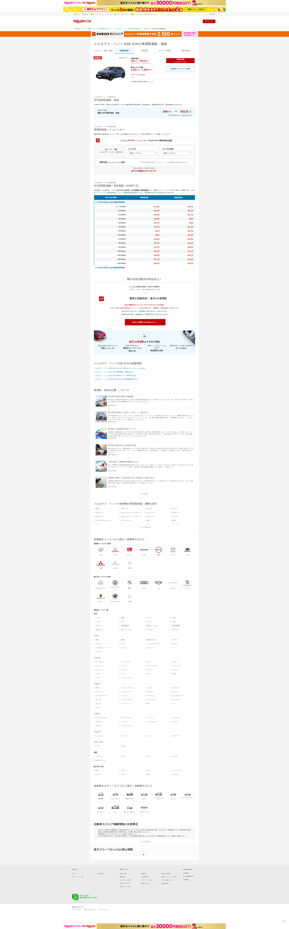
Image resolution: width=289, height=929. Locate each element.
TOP (73, 873)
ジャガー (150, 688)
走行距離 (167, 149)
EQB (173, 520)
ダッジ (149, 674)
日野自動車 (176, 626)
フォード (124, 666)
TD (148, 770)
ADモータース (101, 760)
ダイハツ (99, 626)
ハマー (98, 678)
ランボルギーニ (152, 722)
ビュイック (99, 666)
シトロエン (99, 736)
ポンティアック (152, 666)
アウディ (99, 644)
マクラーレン (151, 699)
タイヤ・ (165, 51)
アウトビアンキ (126, 718)
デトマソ (175, 722)
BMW (123, 640)
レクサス (150, 629)
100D (97, 508)
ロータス (150, 692)
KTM (148, 774)
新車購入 (143, 873)
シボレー (175, 662)
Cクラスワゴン (126, 520)
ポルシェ (175, 644)
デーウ (123, 756)
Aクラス (149, 508)
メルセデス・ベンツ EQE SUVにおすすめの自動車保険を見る (116, 379)
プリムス (175, 670)
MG (148, 703)
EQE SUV (147, 29)
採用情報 (186, 879)
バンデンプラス (126, 699)
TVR (97, 688)
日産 (122, 618)
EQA (148, 520)
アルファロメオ (101, 718)
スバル (149, 622)
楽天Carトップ (79, 29)
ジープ (123, 674)
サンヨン (175, 756)
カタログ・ (104, 51)
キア (148, 756)
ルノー (149, 736)
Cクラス (175, 516)
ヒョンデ (99, 756)
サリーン (150, 670)
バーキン (99, 774)
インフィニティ (126, 678)
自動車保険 (165, 883)
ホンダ (149, 618)
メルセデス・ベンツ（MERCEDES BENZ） (127, 29)
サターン (150, 662)
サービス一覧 (76, 909)
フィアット (150, 718)
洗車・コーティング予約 (169, 877)
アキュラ (175, 629)
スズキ (174, 622)
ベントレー (99, 692)
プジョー (124, 736)
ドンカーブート (177, 770)
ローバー (175, 692)
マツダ (98, 622)
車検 (144, 51)
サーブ (98, 746)
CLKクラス (176, 512)
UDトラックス (126, 629)
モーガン (99, 699)
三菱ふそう (99, 629)
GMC (174, 674)
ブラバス (150, 648)
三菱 (173, 618)
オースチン (176, 699)
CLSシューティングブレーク (131, 516)
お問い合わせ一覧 (89, 909)
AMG (97, 640)
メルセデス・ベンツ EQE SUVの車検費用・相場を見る (113, 372)
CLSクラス (99, 516)
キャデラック (100, 662)
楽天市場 (211, 14)
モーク (98, 707)
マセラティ (99, 722)
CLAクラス (99, 512)
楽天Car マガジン (125, 883)
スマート (175, 640)
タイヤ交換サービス (168, 880)
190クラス (124, 508)
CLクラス (150, 516)
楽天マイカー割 (124, 886)
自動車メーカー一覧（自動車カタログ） (99, 29)
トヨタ (98, 618)
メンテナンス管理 (125, 880)
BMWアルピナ (152, 640)
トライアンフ (126, 703)
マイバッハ (125, 648)
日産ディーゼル (152, 626)
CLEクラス (150, 512)
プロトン (124, 770)
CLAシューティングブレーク (131, 512)
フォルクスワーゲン (154, 644)
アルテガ (99, 652)
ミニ (173, 648)
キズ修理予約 (145, 877)
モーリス (99, 703)
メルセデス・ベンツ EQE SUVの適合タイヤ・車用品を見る (115, 375)
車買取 (124, 51)
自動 (185, 51)
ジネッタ (124, 696)
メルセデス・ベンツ (103, 648)
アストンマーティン (128, 688)
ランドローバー (126, 692)
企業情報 (186, 873)
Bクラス (175, 508)
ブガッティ (176, 736)
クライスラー (126, 662)
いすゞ (123, 622)
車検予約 (122, 877)
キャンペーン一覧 (77, 877)
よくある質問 (99, 873)
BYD (97, 770)
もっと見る (144, 494)
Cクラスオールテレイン (104, 520)
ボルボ (123, 746)
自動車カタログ (145, 883)
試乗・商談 (123, 873)
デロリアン (125, 670)
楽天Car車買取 (157, 192)
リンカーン (99, 670)
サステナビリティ (103, 909)
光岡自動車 (125, 626)
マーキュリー (177, 666)
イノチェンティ (126, 726)
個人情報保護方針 (188, 876)
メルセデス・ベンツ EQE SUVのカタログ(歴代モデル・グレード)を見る (119, 368)
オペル (123, 644)
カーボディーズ (177, 696)
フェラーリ (176, 718)
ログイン (210, 21)
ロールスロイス (101, 696)
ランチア (124, 722)
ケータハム (150, 696)
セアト (123, 774)
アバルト (99, 726)
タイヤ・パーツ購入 (147, 880)
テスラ (98, 674)
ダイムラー (176, 688)
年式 (132, 149)
